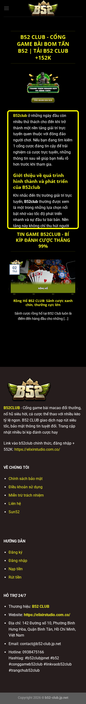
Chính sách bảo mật (26, 478)
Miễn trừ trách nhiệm (26, 495)
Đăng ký (15, 552)
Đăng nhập (18, 560)
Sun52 (14, 512)
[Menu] (6, 8)
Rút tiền (15, 577)
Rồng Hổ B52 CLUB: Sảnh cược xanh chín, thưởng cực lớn (43, 303)
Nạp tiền (16, 569)
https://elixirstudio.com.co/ (37, 449)
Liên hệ (15, 503)
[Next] (76, 298)
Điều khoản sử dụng (26, 487)
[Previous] (9, 298)
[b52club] (43, 8)
